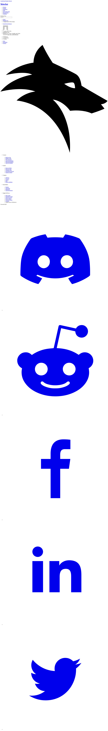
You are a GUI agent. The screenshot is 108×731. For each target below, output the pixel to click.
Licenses (7, 201)
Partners (7, 187)
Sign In (10, 1)
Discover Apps (8, 169)
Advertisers (8, 188)
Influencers (8, 189)
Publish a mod (8, 158)
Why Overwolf (9, 159)
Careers (7, 179)
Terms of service (9, 197)
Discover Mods (9, 168)
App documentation (9, 160)
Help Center (8, 195)
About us (7, 177)
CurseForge (2, 1)
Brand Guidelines (9, 182)
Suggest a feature (9, 172)
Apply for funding (9, 163)
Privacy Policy (8, 198)
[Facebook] (55, 519)
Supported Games (9, 196)
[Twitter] (55, 729)
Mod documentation (9, 161)
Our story (7, 178)
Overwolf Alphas (9, 200)
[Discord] (55, 310)
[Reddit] (55, 415)
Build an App (8, 157)
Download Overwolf (10, 171)
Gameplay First (9, 170)
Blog (6, 181)
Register (7, 1)
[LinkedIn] (55, 624)
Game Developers (9, 190)
